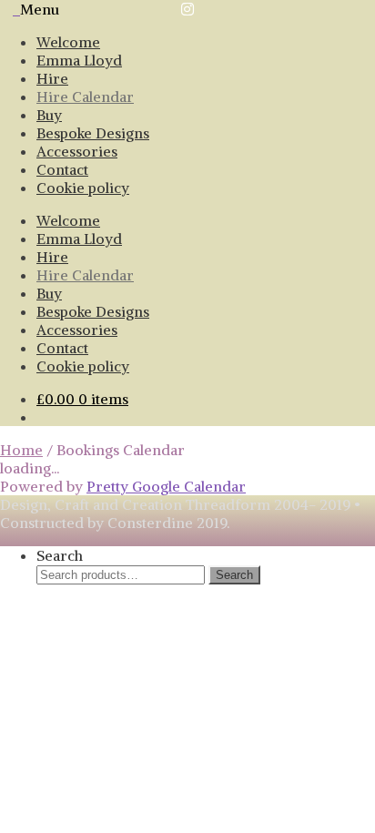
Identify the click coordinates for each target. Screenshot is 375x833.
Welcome (68, 42)
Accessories (76, 151)
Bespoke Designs (92, 133)
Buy (49, 115)
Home (21, 450)
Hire (52, 78)
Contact (62, 169)
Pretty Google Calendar (166, 486)
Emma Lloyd (79, 60)
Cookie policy (82, 187)
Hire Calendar (85, 96)
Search (59, 555)
